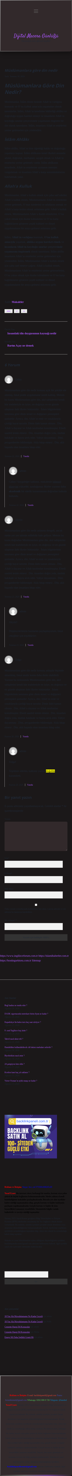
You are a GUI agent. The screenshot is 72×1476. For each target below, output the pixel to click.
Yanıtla (26, 456)
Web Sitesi (9, 889)
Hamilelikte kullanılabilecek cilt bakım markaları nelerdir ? (28, 1047)
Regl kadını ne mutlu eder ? (16, 1005)
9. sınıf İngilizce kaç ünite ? (16, 1030)
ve (24, 311)
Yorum (7, 819)
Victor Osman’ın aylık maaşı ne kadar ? (21, 1081)
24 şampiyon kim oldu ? (14, 1064)
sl (16, 311)
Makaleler (18, 301)
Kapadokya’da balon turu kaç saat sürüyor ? (23, 1022)
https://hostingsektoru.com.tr (15, 960)
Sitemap (36, 960)
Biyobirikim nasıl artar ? (14, 1055)
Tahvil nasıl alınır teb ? (14, 1039)
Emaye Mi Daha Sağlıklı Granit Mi (19, 1337)
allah (8, 311)
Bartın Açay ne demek (20, 345)
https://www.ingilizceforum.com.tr (19, 955)
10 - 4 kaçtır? (11, 920)
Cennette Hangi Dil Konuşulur (17, 1327)
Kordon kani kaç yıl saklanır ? (17, 1072)
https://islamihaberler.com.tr (53, 955)
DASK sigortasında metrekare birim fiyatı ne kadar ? (26, 1014)
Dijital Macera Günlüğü (36, 36)
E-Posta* (8, 873)
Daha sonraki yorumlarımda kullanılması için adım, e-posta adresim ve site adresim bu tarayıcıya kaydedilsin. (35, 910)
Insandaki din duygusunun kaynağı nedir (31, 333)
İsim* (7, 858)
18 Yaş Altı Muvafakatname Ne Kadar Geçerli (24, 1316)
